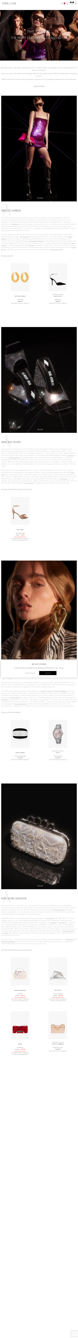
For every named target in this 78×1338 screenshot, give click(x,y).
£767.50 (58, 995)
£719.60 (20, 1049)
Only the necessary (30, 673)
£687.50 (20, 995)
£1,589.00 (58, 1049)
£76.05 (20, 535)
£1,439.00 (58, 758)
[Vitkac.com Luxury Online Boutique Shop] (9, 3)
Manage (61, 668)
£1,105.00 (20, 758)
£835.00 (58, 301)
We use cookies (39, 664)
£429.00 (20, 301)
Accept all (48, 673)
